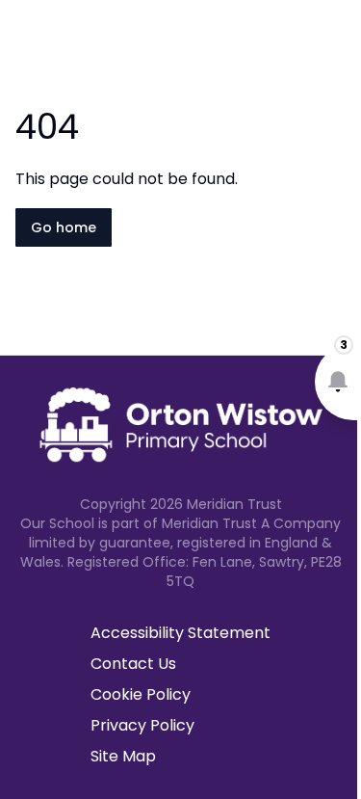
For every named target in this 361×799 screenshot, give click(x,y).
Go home (63, 227)
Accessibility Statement (180, 633)
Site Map (123, 756)
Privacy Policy (142, 725)
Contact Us (133, 664)
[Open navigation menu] (334, 46)
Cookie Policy (140, 694)
